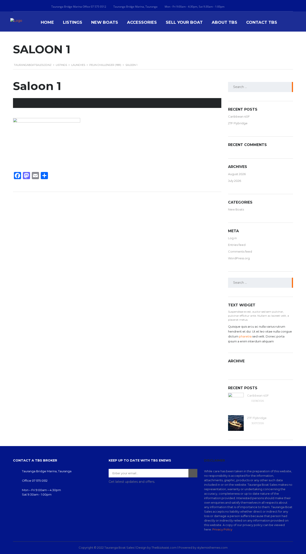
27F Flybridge (238, 123)
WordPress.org (239, 258)
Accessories (142, 22)
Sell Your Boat (184, 22)
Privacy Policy (222, 529)
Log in (232, 238)
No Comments (207, 103)
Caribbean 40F (239, 116)
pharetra (245, 336)
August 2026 (237, 174)
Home (47, 22)
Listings (72, 22)
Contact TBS (261, 22)
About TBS (224, 22)
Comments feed (240, 251)
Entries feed (237, 245)
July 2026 (234, 181)
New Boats (104, 22)
